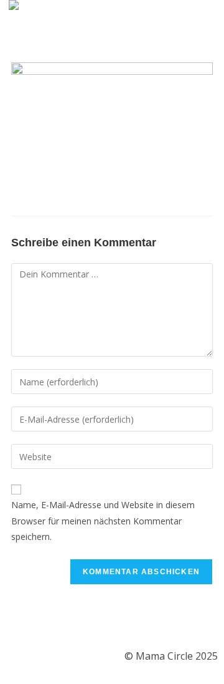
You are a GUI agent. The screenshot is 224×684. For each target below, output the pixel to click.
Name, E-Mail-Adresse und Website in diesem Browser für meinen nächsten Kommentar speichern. (103, 520)
